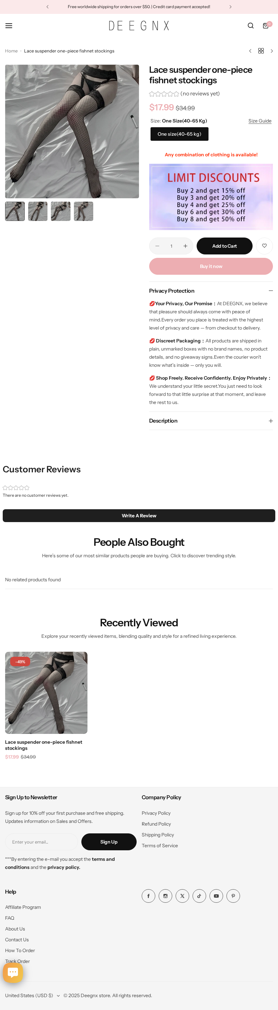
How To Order (20, 950)
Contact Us (17, 940)
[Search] (250, 25)
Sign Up (109, 842)
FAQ (9, 918)
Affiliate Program (23, 907)
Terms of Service (160, 846)
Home (11, 50)
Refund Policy (156, 824)
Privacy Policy (156, 813)
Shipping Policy (158, 835)
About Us (15, 929)
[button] (47, 7)
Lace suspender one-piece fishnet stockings (43, 745)
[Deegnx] (139, 25)
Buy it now (211, 266)
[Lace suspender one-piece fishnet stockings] (46, 693)
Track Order (17, 961)
